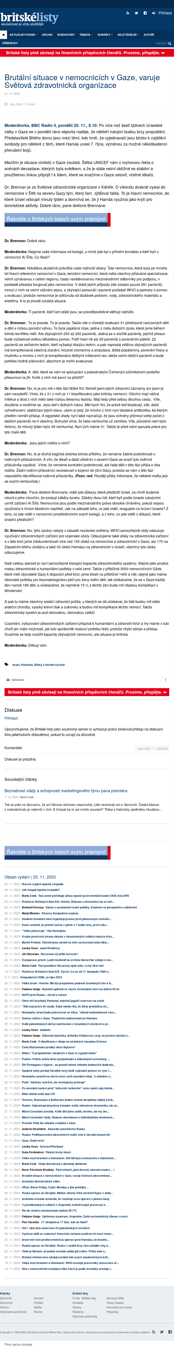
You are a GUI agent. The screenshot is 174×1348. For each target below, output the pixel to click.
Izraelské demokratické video (41, 1181)
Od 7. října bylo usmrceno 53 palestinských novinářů (55, 1228)
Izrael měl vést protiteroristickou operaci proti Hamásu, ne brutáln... (65, 1240)
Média (38, 1307)
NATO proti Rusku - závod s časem (44, 995)
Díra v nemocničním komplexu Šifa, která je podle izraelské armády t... (67, 1269)
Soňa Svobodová (33, 1152)
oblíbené (162, 748)
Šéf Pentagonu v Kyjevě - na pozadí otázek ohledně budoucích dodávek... (68, 1065)
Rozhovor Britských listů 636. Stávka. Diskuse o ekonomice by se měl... (68, 902)
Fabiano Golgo (31, 989)
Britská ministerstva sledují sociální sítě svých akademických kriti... (66, 1257)
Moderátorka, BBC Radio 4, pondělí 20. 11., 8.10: (52, 125)
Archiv (47, 35)
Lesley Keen (30, 948)
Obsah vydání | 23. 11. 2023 (30, 877)
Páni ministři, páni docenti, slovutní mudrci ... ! (85, 1170)
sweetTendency (50, 948)
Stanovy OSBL (115, 1298)
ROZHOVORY (66, 35)
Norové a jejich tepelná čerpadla (42, 884)
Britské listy (31, 19)
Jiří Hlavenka (30, 954)
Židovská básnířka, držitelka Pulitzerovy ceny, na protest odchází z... (86, 1035)
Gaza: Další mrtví (33, 1140)
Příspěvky (10, 43)
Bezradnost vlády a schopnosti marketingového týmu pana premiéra (66, 790)
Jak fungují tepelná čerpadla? (41, 890)
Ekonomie (6, 1302)
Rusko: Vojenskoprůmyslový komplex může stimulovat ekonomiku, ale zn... (70, 1105)
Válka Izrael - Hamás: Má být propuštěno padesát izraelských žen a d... (67, 983)
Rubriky (104, 35)
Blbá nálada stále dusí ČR (38, 1094)
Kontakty (77, 1302)
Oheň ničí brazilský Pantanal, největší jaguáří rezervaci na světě (63, 1001)
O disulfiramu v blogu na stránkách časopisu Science (72, 1041)
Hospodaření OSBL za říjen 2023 (41, 977)
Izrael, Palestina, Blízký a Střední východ (38, 665)
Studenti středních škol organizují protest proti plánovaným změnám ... (67, 919)
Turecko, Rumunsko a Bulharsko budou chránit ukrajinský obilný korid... (68, 1100)
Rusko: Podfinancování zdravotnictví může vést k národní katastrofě (66, 1135)
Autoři (149, 35)
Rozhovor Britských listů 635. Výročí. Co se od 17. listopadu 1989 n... (66, 971)
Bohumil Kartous (33, 907)
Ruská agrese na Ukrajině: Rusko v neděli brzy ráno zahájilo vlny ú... (66, 1245)
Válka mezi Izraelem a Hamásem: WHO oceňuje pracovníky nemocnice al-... (70, 1263)
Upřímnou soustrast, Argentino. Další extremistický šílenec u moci (85, 1216)
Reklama (78, 1312)
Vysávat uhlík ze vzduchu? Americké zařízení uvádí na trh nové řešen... (67, 1234)
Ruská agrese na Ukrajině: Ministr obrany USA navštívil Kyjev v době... (67, 1193)
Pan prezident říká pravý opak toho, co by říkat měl (71, 966)
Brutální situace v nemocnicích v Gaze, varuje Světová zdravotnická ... (67, 1176)
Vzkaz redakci (115, 1302)
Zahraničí (6, 1298)
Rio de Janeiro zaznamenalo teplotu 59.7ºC (49, 1210)
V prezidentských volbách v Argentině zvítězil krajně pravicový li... (64, 1205)
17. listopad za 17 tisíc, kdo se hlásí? (64, 1222)
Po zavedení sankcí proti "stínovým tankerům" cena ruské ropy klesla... (68, 1088)
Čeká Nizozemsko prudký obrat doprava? (48, 1047)
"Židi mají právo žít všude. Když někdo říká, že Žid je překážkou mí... (65, 1006)
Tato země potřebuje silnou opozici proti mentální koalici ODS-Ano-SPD (83, 896)
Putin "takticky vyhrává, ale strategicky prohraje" (54, 1082)
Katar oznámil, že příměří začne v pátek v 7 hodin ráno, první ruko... (65, 925)
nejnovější (144, 748)
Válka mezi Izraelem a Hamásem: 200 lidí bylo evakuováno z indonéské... (69, 1158)
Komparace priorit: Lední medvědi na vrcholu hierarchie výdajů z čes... (67, 960)
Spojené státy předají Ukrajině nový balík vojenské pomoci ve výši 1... (66, 1071)
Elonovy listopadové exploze (60, 913)
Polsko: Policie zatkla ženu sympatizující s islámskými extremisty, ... (66, 1059)
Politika (38, 1302)
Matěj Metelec (31, 913)
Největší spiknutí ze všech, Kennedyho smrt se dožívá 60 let (80, 989)
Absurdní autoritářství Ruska (66, 1129)
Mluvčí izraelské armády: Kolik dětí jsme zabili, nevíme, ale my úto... (65, 1111)
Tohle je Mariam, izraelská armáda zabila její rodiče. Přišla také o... (64, 1251)
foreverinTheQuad (51, 1146)
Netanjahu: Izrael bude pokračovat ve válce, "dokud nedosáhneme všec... (69, 1012)
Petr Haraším (30, 1222)
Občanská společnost (13, 1312)
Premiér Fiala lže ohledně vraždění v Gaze (49, 1123)
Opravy (76, 1307)
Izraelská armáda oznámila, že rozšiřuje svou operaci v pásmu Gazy (65, 1199)
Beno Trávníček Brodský (38, 1170)
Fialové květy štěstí (58, 1152)
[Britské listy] (58, 220)
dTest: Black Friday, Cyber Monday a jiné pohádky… (55, 1187)
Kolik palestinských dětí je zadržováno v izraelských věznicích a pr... (66, 1024)
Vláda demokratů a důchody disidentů (62, 1164)
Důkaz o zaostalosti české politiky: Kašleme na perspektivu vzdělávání (91, 907)
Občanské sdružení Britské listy (44, 1332)
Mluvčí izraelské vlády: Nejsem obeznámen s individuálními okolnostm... (68, 1117)
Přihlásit (165, 12)
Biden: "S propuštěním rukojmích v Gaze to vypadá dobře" (59, 1053)
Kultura (4, 1307)
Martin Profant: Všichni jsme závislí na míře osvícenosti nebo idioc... (65, 942)
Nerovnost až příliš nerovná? (59, 954)
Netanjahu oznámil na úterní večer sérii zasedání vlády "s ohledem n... (67, 1076)
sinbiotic (45, 1030)
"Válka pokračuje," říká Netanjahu (44, 931)
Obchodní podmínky (84, 1316)
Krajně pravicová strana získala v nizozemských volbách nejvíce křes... (68, 936)
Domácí (39, 1298)
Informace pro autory (119, 1307)
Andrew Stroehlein (34, 1129)
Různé (38, 1312)
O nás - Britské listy (84, 1298)
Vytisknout (17, 680)
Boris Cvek (27, 797)
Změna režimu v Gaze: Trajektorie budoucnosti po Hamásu (59, 1018)
